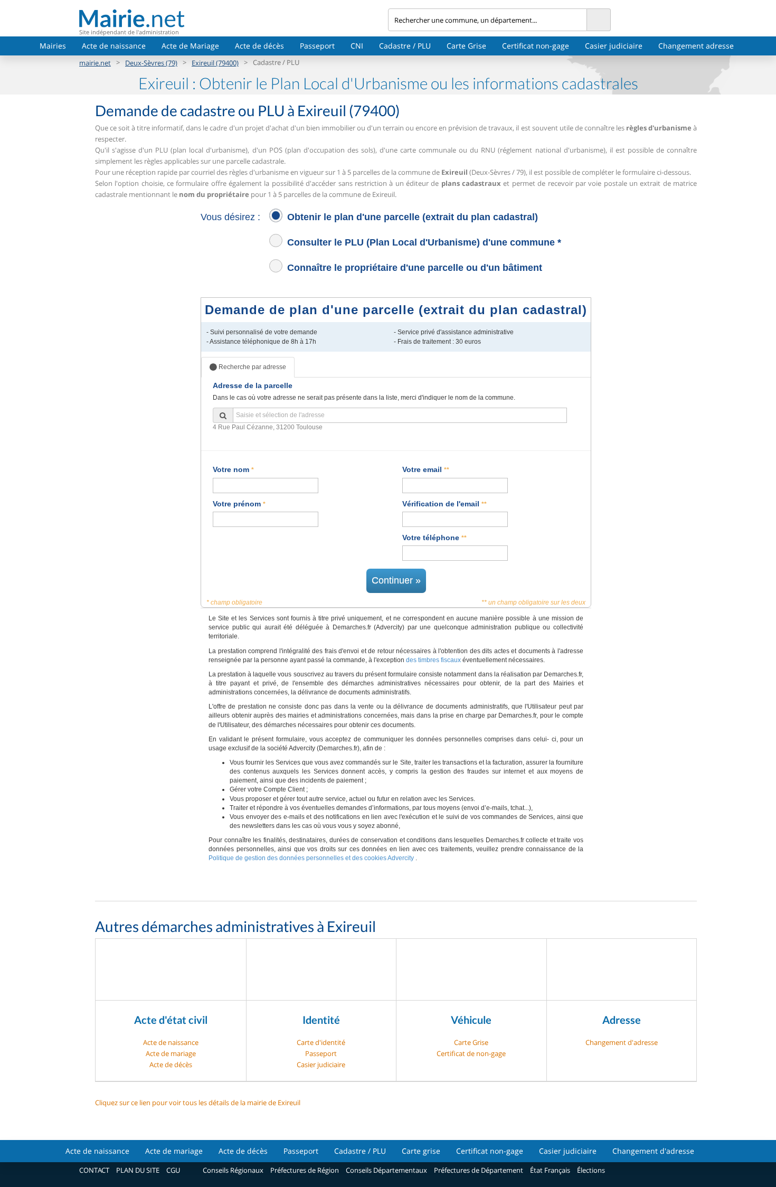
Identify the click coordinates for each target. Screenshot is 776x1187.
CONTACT (94, 1170)
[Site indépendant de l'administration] (233, 18)
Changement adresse (696, 46)
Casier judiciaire (613, 46)
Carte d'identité (321, 1042)
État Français (550, 1170)
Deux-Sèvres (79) (151, 63)
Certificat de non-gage (471, 1053)
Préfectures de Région (304, 1170)
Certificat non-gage (535, 46)
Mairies (53, 46)
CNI (357, 46)
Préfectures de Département (478, 1170)
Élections (591, 1170)
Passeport (317, 46)
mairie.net (95, 63)
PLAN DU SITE (137, 1170)
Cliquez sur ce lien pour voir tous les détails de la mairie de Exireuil (197, 1102)
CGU (173, 1170)
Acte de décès (259, 46)
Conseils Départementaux (386, 1170)
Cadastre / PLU (405, 46)
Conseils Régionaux (233, 1170)
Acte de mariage (171, 1053)
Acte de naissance (114, 46)
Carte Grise (466, 46)
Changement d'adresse (621, 1042)
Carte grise (421, 1151)
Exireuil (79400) (215, 63)
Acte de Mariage (190, 46)
